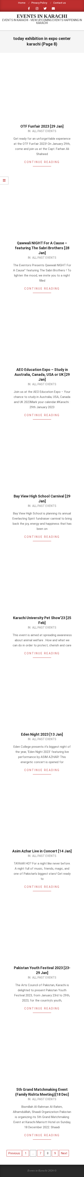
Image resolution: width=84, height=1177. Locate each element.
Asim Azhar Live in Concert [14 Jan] (42, 851)
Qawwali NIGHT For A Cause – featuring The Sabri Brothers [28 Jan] (42, 248)
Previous (14, 1153)
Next (64, 1153)
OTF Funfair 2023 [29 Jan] (42, 126)
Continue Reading (42, 162)
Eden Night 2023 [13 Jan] (42, 734)
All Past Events (44, 131)
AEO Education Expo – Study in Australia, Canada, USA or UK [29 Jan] (42, 374)
